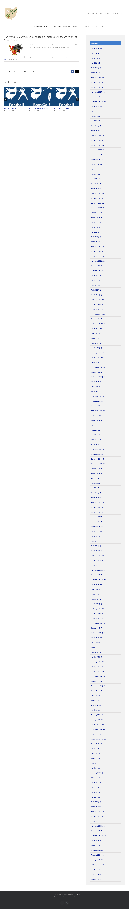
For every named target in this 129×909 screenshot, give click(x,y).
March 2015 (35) (96, 657)
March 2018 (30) (96, 498)
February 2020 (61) (97, 396)
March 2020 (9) (96, 391)
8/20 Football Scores (62, 108)
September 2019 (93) (98, 420)
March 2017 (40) (96, 551)
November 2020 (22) (98, 367)
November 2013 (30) (98, 729)
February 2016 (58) (97, 609)
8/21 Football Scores (12, 108)
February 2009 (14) (97, 855)
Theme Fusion (76, 894)
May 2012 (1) (95, 778)
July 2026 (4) (95, 53)
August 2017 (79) (96, 531)
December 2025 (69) (97, 87)
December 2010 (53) (97, 821)
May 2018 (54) (95, 488)
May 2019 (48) (95, 435)
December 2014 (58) (97, 671)
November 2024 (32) (98, 150)
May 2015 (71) (95, 647)
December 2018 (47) (97, 459)
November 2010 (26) (98, 826)
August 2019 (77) (96, 425)
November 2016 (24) (98, 570)
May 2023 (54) (95, 232)
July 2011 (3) (95, 787)
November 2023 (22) (98, 208)
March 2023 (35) (96, 242)
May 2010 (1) (95, 845)
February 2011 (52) (97, 811)
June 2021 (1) (95, 333)
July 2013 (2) (95, 749)
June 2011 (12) (95, 792)
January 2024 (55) (97, 198)
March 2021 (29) (96, 348)
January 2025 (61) (97, 140)
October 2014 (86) (97, 681)
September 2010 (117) (98, 836)
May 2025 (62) (95, 121)
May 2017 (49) (95, 541)
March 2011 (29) (96, 807)
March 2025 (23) (96, 131)
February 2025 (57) (97, 135)
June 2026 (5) (95, 58)
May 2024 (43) (95, 179)
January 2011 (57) (97, 816)
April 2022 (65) (96, 290)
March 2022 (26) (96, 295)
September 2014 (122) (98, 686)
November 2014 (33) (98, 676)
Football (49, 57)
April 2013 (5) (95, 763)
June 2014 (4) (95, 696)
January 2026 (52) (97, 82)
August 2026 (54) (96, 48)
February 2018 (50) (97, 502)
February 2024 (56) (97, 193)
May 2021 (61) (95, 338)
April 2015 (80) (96, 652)
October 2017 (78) (97, 522)
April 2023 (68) (96, 237)
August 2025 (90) (96, 106)
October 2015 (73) (97, 628)
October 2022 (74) (97, 266)
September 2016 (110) (98, 580)
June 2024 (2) (95, 174)
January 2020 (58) (97, 401)
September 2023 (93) (98, 217)
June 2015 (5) (95, 642)
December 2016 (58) (97, 565)
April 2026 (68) (96, 68)
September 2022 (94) (98, 271)
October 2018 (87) (97, 469)
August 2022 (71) (96, 275)
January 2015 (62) (97, 667)
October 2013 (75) (97, 734)
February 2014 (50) (97, 715)
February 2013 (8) (97, 773)
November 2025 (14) (98, 92)
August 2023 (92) (96, 222)
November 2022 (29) (98, 261)
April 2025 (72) (96, 126)
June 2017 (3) (95, 536)
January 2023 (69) (97, 251)
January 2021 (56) (97, 357)
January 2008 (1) (96, 869)
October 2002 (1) (96, 874)
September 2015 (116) (98, 633)
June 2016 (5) (95, 589)
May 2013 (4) (95, 758)
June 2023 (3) (95, 227)
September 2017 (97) (98, 527)
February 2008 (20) (97, 865)
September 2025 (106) (98, 102)
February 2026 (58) (97, 77)
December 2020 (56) (97, 362)
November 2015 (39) (98, 623)
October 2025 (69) (97, 97)
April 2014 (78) (96, 705)
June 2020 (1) (95, 386)
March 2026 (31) (96, 73)
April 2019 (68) (96, 440)
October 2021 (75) (97, 319)
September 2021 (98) (98, 324)
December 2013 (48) (97, 724)
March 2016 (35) (96, 604)
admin (8, 57)
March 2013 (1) (96, 768)
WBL (5, 60)
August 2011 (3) (96, 782)
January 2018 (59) (97, 507)
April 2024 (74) (96, 184)
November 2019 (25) (98, 411)
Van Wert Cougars (63, 57)
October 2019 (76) (97, 415)
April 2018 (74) (96, 493)
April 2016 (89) (96, 599)
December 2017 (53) (97, 512)
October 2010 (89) (97, 831)
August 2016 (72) (96, 584)
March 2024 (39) (96, 188)
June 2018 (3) (95, 483)
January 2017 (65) (97, 560)
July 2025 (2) (95, 111)
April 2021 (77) (96, 343)
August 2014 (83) (96, 691)
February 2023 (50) (97, 246)
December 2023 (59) (97, 203)
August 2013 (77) (96, 744)
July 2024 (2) (95, 169)
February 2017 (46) (97, 555)
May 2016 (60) (95, 594)
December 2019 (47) (97, 406)
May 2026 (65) (95, 63)
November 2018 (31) (98, 464)
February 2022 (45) (97, 300)
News (55, 57)
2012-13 (27, 57)
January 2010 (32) (97, 850)
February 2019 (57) (97, 449)
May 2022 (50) (95, 285)
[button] (102, 26)
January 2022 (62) (97, 304)
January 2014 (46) (97, 720)
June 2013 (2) (95, 753)
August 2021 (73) (96, 329)
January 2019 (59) (97, 454)
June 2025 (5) (95, 116)
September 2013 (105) (98, 739)
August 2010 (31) (96, 840)
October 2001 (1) (96, 879)
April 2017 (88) (96, 546)
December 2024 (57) (97, 145)
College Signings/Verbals (39, 57)
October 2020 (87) (97, 372)
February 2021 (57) (97, 353)
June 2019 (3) (95, 430)
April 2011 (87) (96, 802)
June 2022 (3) (95, 280)
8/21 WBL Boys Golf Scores (40, 108)
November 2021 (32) (98, 314)
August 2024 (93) (96, 164)
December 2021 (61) (97, 309)
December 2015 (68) (97, 618)
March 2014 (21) (96, 710)
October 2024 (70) (97, 155)
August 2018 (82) (96, 478)
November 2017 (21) (98, 517)
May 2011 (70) (95, 797)
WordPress (74, 897)
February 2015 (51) (97, 662)
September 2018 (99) (98, 473)
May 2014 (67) (95, 700)
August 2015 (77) (96, 638)
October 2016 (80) (97, 575)
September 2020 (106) (98, 377)
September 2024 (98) (98, 159)
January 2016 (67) (97, 613)
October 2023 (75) (97, 213)
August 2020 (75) (96, 382)
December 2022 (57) (97, 256)
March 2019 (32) (96, 444)
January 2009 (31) (97, 860)
